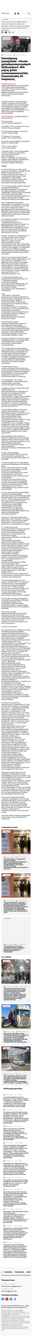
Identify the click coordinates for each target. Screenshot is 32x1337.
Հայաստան (7, 918)
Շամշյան (6, 38)
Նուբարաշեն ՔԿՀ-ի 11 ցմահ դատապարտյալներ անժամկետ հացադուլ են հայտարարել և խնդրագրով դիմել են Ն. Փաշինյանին (14, 948)
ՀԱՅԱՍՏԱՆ (19, 1272)
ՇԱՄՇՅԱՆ (8, 1272)
